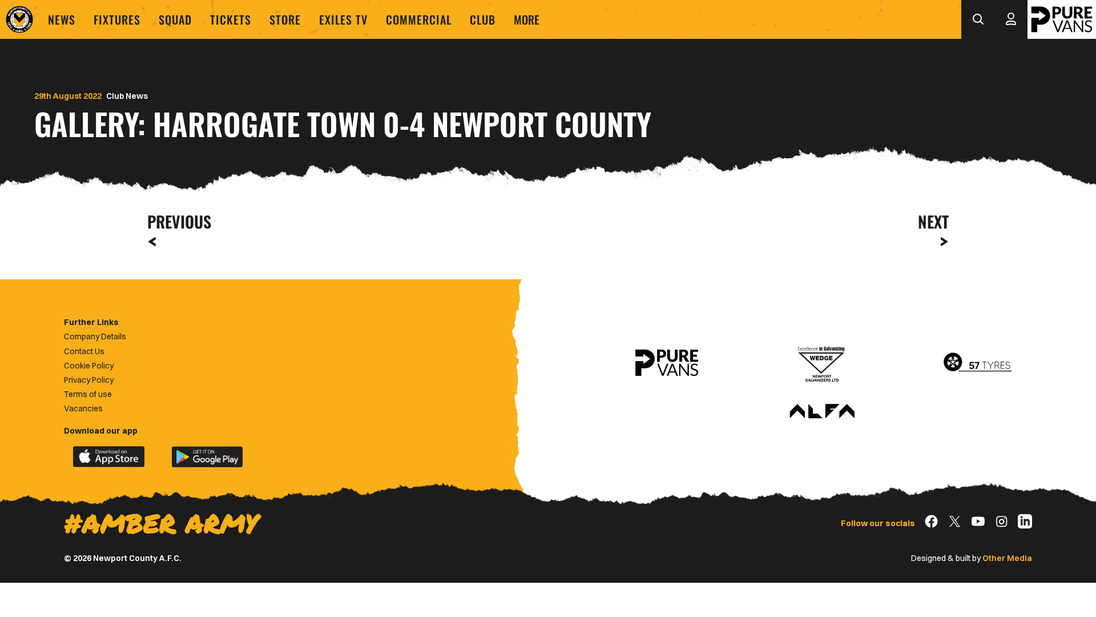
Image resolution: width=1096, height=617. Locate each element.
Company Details (95, 336)
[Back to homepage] (19, 19)
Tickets (230, 19)
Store (285, 19)
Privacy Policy (89, 380)
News (61, 19)
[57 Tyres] (977, 363)
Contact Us (84, 351)
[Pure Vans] (1062, 19)
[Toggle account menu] (1011, 19)
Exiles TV (343, 19)
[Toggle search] (977, 19)
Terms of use (88, 394)
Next (933, 221)
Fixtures (117, 19)
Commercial (419, 19)
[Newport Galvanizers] (822, 363)
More (526, 19)
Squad (175, 19)
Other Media (1007, 558)
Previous (175, 221)
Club (482, 19)
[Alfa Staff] (822, 412)
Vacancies (83, 408)
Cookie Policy (89, 365)
